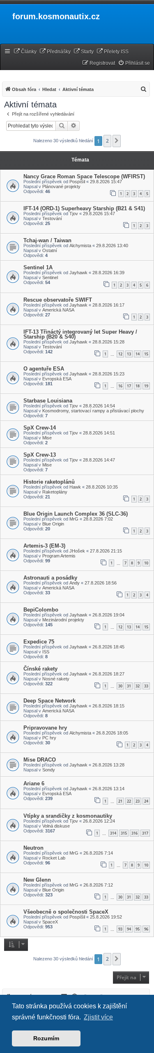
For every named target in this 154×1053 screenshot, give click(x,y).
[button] (117, 141)
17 (129, 386)
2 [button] (107, 140)
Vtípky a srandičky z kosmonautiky (67, 816)
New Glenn (37, 880)
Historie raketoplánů (49, 482)
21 (120, 801)
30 (120, 686)
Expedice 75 (38, 642)
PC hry (49, 737)
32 (138, 686)
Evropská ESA (56, 378)
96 (146, 929)
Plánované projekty (61, 186)
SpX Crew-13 (39, 455)
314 (113, 833)
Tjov (73, 213)
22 (129, 801)
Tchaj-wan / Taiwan (47, 240)
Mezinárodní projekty (63, 619)
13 (129, 354)
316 (134, 833)
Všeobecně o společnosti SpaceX (65, 912)
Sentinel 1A (38, 267)
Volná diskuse (56, 825)
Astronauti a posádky (50, 578)
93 (120, 929)
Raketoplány (54, 491)
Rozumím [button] (46, 1038)
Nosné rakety (55, 678)
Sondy (48, 769)
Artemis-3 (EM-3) (44, 546)
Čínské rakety (40, 669)
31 (129, 686)
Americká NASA (58, 309)
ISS (45, 651)
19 (146, 386)
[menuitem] (25, 51)
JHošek (77, 550)
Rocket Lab (53, 857)
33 (146, 686)
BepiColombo (40, 610)
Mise (47, 437)
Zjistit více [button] (98, 1017)
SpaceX (50, 921)
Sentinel (50, 277)
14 (138, 354)
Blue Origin (53, 523)
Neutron (33, 848)
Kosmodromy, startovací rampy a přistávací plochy (93, 410)
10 (146, 563)
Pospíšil (77, 181)
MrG (73, 518)
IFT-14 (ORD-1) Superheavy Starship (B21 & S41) (84, 208)
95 (138, 929)
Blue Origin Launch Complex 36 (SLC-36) (75, 514)
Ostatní (49, 250)
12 (120, 354)
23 (138, 801)
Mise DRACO (39, 760)
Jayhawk (78, 272)
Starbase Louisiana (47, 401)
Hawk (75, 486)
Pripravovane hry (45, 728)
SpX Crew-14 (39, 428)
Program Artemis (59, 555)
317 (145, 833)
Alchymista (80, 245)
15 (146, 354)
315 (124, 833)
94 (129, 929)
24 (146, 801)
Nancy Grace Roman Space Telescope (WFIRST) (84, 176)
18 (138, 386)
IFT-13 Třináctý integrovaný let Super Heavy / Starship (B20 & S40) (80, 334)
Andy (74, 582)
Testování (52, 218)
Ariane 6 (33, 783)
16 (120, 386)
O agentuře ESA (43, 369)
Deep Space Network (49, 701)
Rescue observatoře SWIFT (57, 300)
